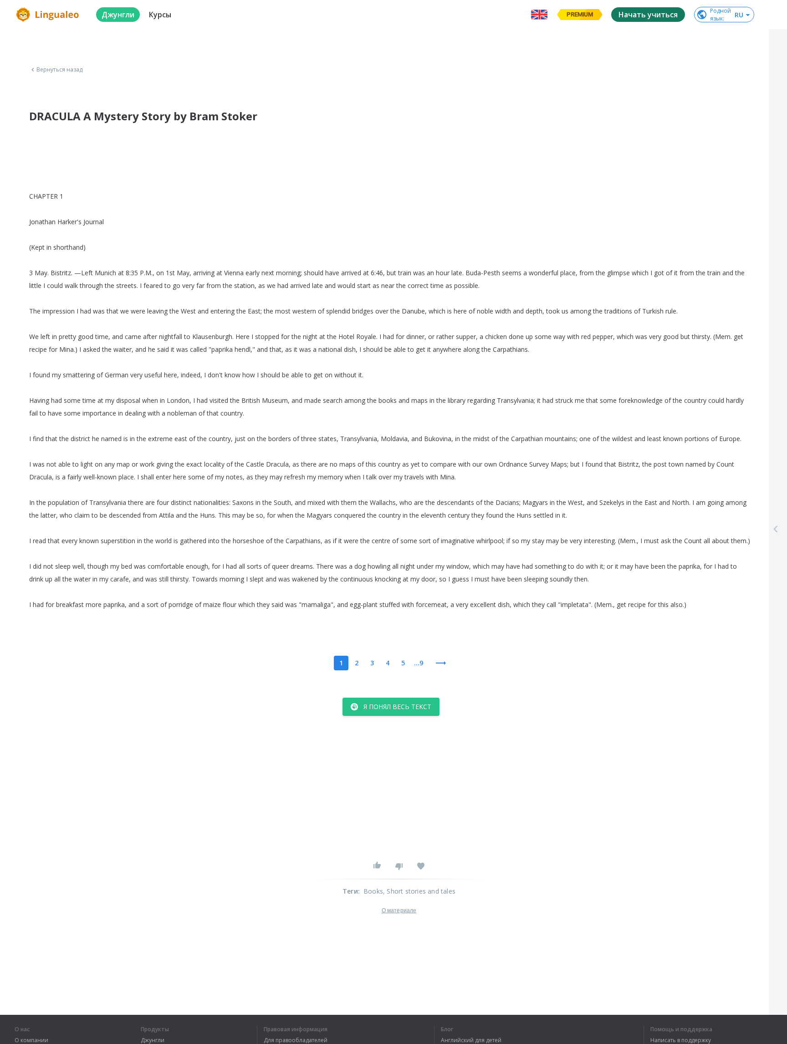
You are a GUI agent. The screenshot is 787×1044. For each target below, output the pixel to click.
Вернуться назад (59, 69)
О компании (31, 1040)
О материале (399, 910)
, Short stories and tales (419, 891)
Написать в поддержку (680, 1040)
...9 (418, 662)
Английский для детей (471, 1040)
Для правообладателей (295, 1040)
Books (373, 891)
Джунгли (152, 1040)
